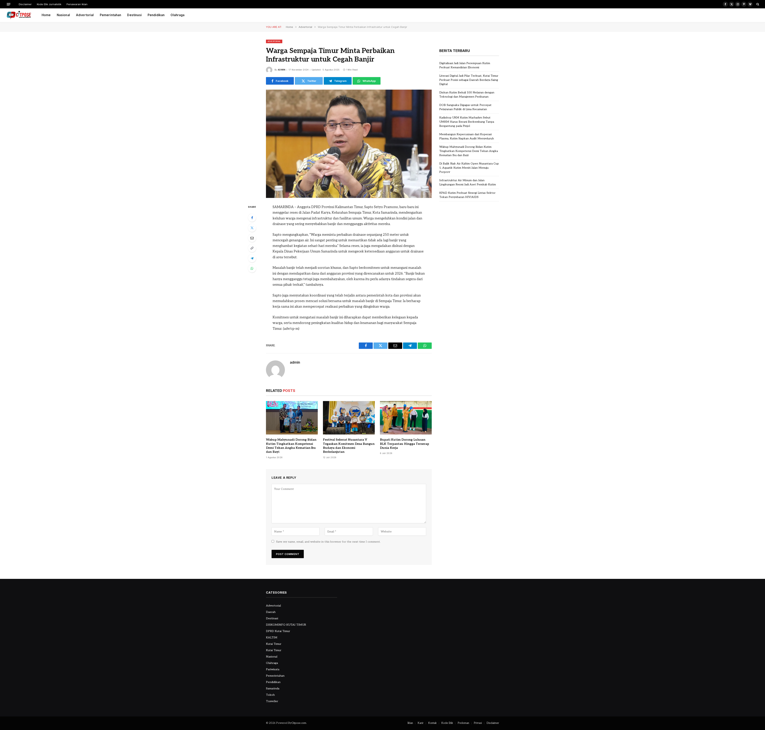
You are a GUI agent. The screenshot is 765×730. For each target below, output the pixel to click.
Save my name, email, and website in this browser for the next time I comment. (328, 541)
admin (281, 69)
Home (46, 15)
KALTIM (271, 637)
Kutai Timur (273, 644)
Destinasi (134, 15)
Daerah (271, 612)
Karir (421, 723)
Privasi (478, 723)
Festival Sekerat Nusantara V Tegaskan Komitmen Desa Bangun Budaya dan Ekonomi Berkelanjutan (349, 446)
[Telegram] (252, 258)
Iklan (410, 723)
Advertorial (85, 15)
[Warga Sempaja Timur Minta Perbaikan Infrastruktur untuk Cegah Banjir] (349, 144)
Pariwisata (272, 669)
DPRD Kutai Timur (278, 631)
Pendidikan (156, 15)
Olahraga (177, 15)
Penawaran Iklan (77, 4)
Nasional (63, 15)
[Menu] (8, 4)
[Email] (252, 238)
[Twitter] (252, 228)
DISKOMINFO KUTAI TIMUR (286, 624)
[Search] (757, 4)
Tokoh (270, 695)
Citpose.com (298, 723)
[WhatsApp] (252, 268)
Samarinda (272, 688)
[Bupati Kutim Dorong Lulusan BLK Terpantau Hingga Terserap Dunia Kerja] (406, 417)
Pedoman (463, 723)
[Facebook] (252, 218)
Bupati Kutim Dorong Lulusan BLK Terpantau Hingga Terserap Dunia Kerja (404, 444)
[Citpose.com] (19, 15)
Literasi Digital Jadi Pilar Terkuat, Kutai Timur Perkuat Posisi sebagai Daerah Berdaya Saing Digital (468, 80)
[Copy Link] (252, 248)
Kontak (432, 723)
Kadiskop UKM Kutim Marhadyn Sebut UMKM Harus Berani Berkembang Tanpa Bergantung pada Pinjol (466, 122)
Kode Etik (447, 723)
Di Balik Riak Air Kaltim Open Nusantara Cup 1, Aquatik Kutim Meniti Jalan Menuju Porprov (469, 168)
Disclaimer (25, 4)
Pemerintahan (110, 15)
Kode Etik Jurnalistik (49, 4)
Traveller (272, 701)
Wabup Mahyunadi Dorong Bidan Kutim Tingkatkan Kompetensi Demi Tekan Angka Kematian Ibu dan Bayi (291, 446)
